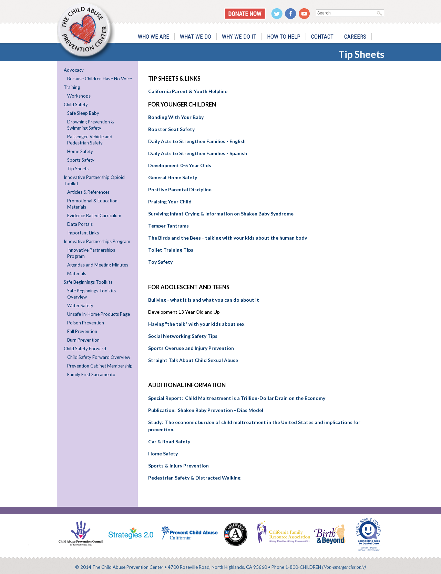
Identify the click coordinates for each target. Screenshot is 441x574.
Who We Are (153, 36)
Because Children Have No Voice (99, 78)
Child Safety (76, 104)
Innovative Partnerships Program (97, 241)
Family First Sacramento (91, 374)
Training (72, 87)
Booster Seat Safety (171, 129)
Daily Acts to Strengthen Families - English (197, 141)
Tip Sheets (78, 168)
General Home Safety (172, 177)
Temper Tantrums (168, 226)
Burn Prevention (83, 340)
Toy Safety (160, 262)
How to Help (283, 36)
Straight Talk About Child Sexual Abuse (193, 360)
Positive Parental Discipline (180, 189)
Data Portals (80, 224)
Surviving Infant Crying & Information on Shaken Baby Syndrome (221, 213)
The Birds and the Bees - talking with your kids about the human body (227, 238)
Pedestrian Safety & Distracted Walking (194, 478)
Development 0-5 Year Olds (179, 165)
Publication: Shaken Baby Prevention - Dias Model (205, 410)
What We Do (195, 36)
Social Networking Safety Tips (182, 336)
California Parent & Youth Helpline (187, 91)
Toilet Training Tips (170, 250)
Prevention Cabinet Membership (100, 366)
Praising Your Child (170, 201)
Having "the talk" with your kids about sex (196, 324)
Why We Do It (239, 36)
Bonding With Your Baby (176, 117)
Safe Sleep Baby (83, 113)
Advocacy (74, 70)
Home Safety (80, 151)
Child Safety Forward (85, 348)
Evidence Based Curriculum (94, 215)
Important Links (83, 232)
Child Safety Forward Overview (98, 357)
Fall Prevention (82, 331)
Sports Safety (80, 160)
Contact (322, 36)
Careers (355, 36)
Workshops (79, 96)
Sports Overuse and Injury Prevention (191, 348)
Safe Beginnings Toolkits (88, 282)
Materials (76, 273)
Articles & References (88, 192)
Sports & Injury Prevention (179, 466)
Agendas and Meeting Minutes (97, 265)
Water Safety (80, 305)
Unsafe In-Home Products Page (98, 314)
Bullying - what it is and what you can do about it (203, 300)
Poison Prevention (85, 322)
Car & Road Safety (169, 441)
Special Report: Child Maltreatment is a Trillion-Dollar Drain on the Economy (236, 398)
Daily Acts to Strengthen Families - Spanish (197, 153)
